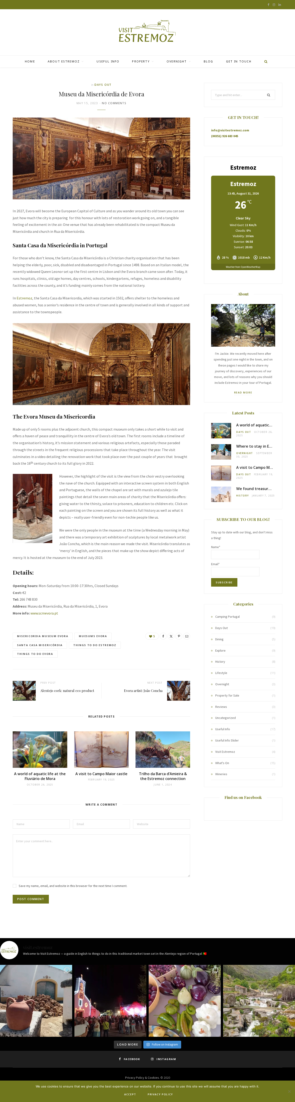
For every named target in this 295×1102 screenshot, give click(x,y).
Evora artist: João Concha (143, 690)
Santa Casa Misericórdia (40, 645)
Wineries (221, 774)
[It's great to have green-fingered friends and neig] (185, 1001)
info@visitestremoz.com (230, 130)
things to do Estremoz (94, 645)
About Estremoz (64, 61)
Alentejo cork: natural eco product (67, 690)
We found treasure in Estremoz (264, 488)
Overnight (177, 61)
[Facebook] (163, 636)
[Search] (264, 61)
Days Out (103, 85)
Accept (130, 1094)
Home (30, 61)
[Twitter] (171, 636)
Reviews (221, 707)
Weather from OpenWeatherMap (243, 267)
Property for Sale (227, 695)
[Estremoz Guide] (147, 32)
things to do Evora (35, 654)
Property (141, 61)
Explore (220, 650)
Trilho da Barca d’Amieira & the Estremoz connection (163, 776)
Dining (219, 639)
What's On (222, 763)
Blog (208, 61)
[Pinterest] (178, 636)
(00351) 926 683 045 (224, 136)
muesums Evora (93, 636)
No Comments (114, 103)
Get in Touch (239, 61)
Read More (243, 392)
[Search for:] (243, 95)
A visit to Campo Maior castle (101, 773)
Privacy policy (160, 1094)
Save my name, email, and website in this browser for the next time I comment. (73, 886)
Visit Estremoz (225, 752)
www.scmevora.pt (44, 613)
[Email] (186, 636)
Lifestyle (221, 673)
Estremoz (24, 298)
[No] (289, 1091)
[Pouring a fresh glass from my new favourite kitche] (36, 1001)
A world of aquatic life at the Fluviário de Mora (40, 776)
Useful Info (108, 61)
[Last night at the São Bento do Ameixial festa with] (110, 1001)
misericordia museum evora (42, 636)
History (242, 495)
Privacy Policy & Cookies (142, 1077)
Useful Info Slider (227, 740)
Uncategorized (225, 718)
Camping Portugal (227, 617)
